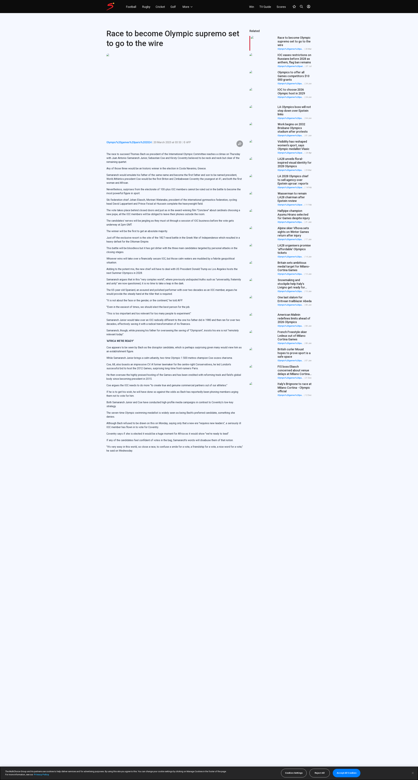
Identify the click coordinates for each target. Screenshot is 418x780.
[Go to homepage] (110, 6)
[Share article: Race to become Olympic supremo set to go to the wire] (239, 143)
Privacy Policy (41, 774)
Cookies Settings (294, 773)
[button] (280, 60)
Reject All (320, 773)
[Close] (412, 773)
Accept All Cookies (346, 773)
